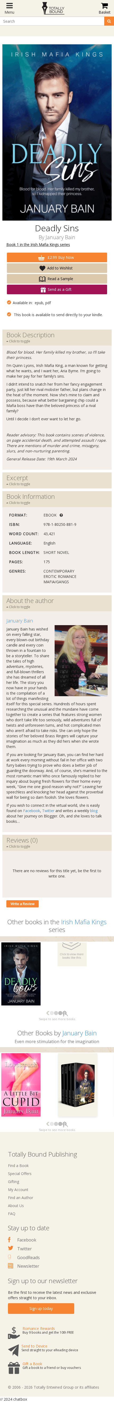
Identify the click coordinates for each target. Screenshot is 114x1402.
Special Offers (20, 1173)
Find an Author (20, 1197)
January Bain (60, 237)
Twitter (48, 810)
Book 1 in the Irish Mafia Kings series (38, 244)
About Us (16, 1205)
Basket (105, 12)
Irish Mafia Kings (84, 921)
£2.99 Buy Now (60, 257)
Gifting (13, 1181)
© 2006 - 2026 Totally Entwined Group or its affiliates (53, 1387)
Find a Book (18, 1165)
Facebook (31, 810)
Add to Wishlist (60, 268)
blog (94, 810)
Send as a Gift (60, 289)
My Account (18, 1189)
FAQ (11, 1213)
